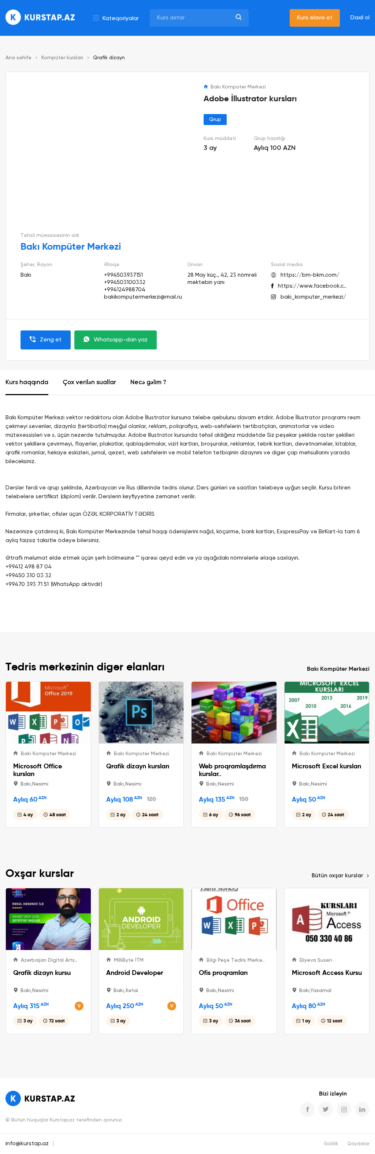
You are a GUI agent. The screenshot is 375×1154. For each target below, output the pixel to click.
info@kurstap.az (27, 1144)
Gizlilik (331, 1144)
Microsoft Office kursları (37, 769)
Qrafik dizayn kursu (42, 972)
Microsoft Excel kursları (326, 766)
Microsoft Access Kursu (327, 972)
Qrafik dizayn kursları (137, 766)
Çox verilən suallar (89, 382)
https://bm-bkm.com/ (310, 275)
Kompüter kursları (62, 57)
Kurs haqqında (26, 382)
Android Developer (134, 972)
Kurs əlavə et (315, 18)
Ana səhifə (18, 57)
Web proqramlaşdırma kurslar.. (232, 769)
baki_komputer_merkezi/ (313, 297)
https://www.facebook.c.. (312, 286)
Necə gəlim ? (148, 382)
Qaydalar (358, 1144)
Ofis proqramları (223, 972)
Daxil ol (360, 18)
